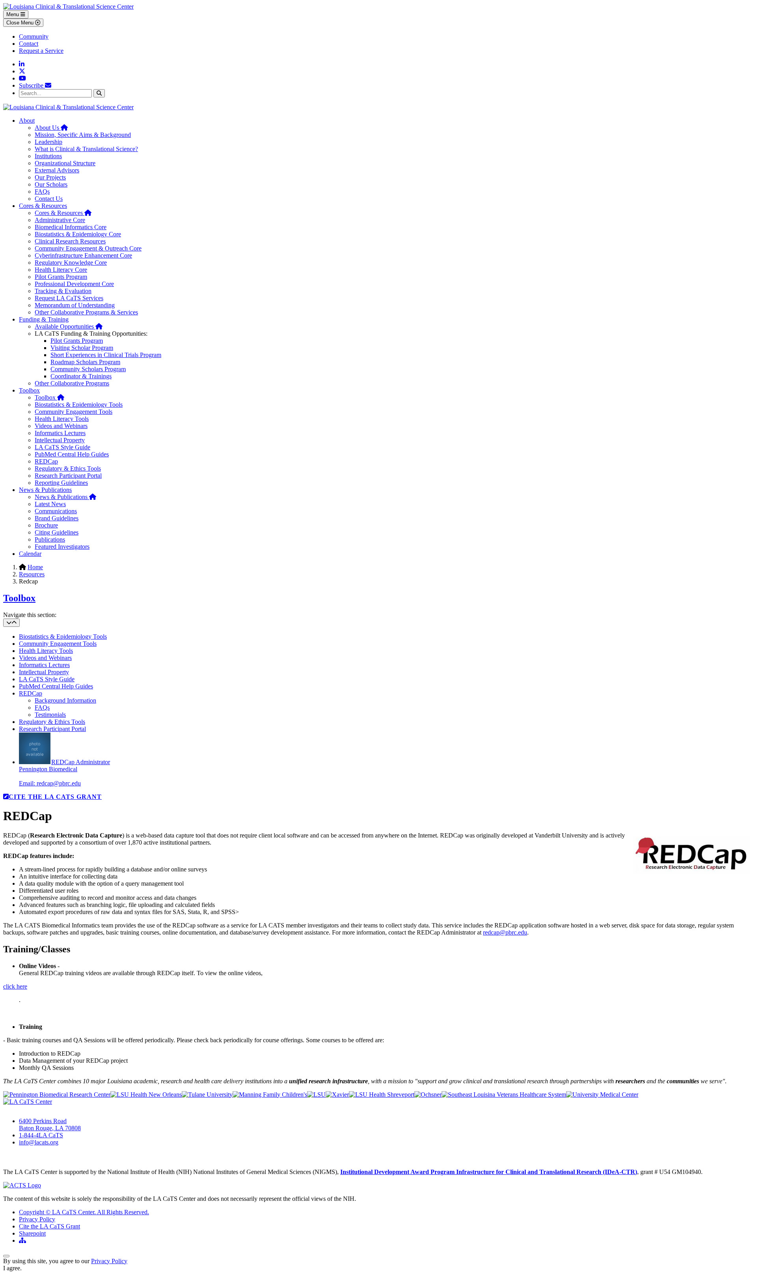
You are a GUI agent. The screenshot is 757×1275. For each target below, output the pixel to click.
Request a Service (41, 50)
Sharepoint (32, 1233)
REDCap (46, 461)
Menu (13, 14)
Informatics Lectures (60, 433)
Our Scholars (51, 184)
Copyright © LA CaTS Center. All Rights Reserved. (84, 1212)
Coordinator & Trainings (81, 376)
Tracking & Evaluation (63, 291)
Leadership (48, 141)
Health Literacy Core (61, 269)
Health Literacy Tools (62, 418)
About (27, 120)
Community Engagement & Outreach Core (88, 248)
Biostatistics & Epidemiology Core (78, 234)
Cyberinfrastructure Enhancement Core (83, 255)
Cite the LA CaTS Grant (49, 1226)
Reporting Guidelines (61, 482)
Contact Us (49, 198)
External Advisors (57, 170)
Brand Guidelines (56, 518)
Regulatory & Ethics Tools (68, 468)
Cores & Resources (43, 205)
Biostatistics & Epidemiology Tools (79, 404)
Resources (32, 574)
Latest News (50, 504)
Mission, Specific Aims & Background (83, 134)
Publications (50, 539)
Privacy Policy (37, 1219)
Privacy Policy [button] (109, 1261)
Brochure (46, 525)
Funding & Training (44, 319)
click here (15, 986)
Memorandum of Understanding (75, 305)
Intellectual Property (60, 440)
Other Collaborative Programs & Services (86, 312)
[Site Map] (22, 1240)
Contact (28, 43)
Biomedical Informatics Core (70, 227)
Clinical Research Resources (70, 241)
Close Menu (20, 23)
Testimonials (50, 714)
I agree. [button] (12, 1268)
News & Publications (45, 489)
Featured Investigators (62, 546)
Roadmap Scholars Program (85, 362)
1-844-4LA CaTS (41, 1135)
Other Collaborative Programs (72, 383)
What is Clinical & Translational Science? (86, 149)
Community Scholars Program (88, 369)
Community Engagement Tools (73, 411)
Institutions (48, 156)
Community (33, 36)
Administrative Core (60, 220)
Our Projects (50, 177)
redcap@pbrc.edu (505, 932)
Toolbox (29, 390)
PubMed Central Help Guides (72, 454)
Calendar (30, 553)
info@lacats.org (38, 1142)
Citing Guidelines (56, 532)
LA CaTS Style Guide (62, 447)
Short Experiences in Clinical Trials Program (105, 354)
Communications (56, 511)
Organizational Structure (65, 163)
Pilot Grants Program (61, 276)
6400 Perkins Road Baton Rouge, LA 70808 (50, 1124)
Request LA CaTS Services (69, 298)
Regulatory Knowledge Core (71, 262)
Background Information (65, 700)
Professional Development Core (74, 283)
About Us (51, 127)
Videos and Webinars (61, 426)
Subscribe (32, 85)
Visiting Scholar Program (81, 347)
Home (35, 567)
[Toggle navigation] (11, 623)
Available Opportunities (69, 326)
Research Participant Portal (68, 475)
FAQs (42, 191)
